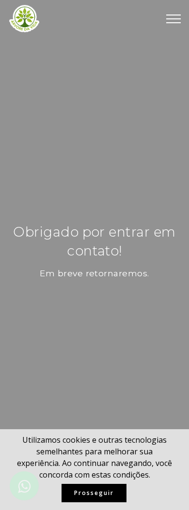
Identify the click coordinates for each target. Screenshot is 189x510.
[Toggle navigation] (173, 19)
